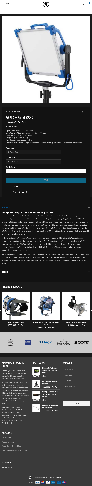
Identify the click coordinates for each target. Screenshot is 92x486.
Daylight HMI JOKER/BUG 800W (76, 322)
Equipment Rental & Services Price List (14, 452)
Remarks (5, 272)
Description (6, 207)
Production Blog (8, 442)
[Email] (23, 192)
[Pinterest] (26, 192)
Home (8, 111)
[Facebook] (13, 192)
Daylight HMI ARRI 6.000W (15, 322)
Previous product (80, 112)
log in (10, 467)
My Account (6, 438)
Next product (85, 112)
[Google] (19, 192)
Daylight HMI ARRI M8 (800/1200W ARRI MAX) (46, 323)
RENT (46, 180)
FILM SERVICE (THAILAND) (54, 477)
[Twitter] (16, 192)
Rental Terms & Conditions (11, 446)
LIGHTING (16, 111)
